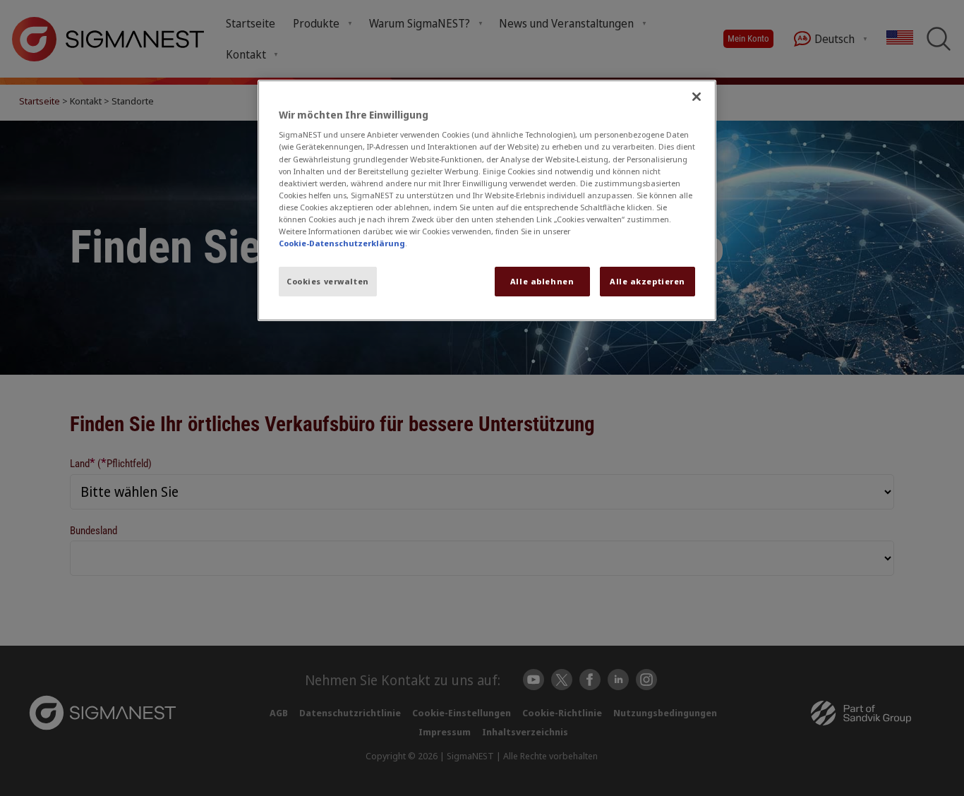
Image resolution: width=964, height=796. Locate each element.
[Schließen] (696, 96)
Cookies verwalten (328, 281)
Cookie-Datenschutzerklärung (342, 243)
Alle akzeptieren (647, 281)
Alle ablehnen (542, 281)
